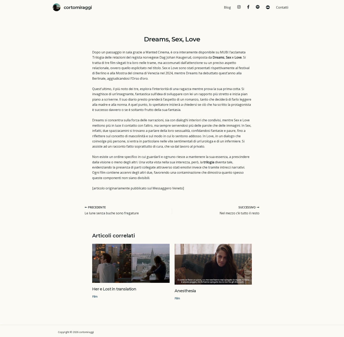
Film (95, 296)
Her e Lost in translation (114, 289)
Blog (227, 7)
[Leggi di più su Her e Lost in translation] (131, 263)
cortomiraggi (78, 7)
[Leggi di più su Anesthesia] (213, 264)
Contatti (282, 7)
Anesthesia (185, 290)
